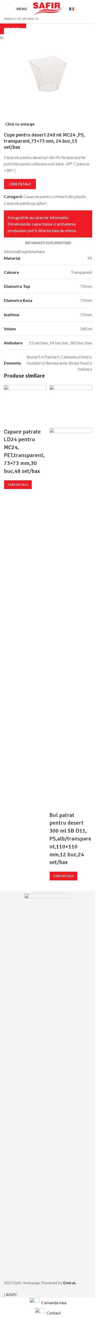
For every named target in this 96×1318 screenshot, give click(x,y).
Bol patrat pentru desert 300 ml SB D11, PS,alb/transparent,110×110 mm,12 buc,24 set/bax (70, 839)
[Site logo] (48, 8)
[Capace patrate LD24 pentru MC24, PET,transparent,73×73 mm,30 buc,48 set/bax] (25, 405)
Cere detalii (18, 484)
